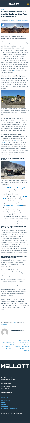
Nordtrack (17, 140)
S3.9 (25, 197)
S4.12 (22, 197)
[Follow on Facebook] (2, 372)
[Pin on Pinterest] (19, 317)
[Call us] (23, 4)
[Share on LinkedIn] (22, 317)
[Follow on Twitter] (7, 372)
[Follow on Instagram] (5, 372)
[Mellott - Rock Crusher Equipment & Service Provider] (12, 4)
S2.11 (4, 199)
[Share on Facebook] (10, 317)
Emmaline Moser (23, 20)
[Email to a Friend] (16, 317)
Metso (15, 70)
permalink (4, 324)
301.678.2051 (8, 392)
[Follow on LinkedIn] (10, 372)
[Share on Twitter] (13, 317)
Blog (2, 9)
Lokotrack (4, 142)
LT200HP (20, 206)
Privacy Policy (17, 413)
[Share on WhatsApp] (7, 317)
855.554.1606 (5, 388)
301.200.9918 (7, 383)
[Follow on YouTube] (13, 372)
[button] (28, 4)
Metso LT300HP (8, 206)
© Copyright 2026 (6, 413)
